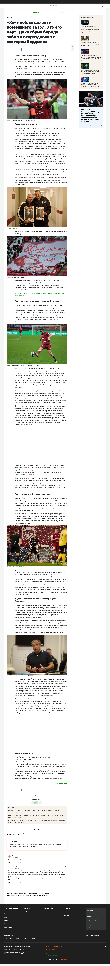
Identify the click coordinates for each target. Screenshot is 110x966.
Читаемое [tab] (83, 17)
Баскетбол (27, 2)
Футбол (14, 2)
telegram (32, 938)
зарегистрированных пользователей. (51, 844)
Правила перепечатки (51, 949)
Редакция (67, 908)
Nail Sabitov (15, 867)
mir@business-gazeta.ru (93, 927)
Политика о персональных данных (54, 946)
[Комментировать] (72, 46)
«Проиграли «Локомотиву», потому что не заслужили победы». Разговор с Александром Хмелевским (90, 72)
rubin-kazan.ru (13, 228)
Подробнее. (13, 846)
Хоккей (8, 2)
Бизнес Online (12, 909)
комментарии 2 (36, 12)
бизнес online (99, 2)
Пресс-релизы (8, 927)
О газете (66, 912)
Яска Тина (14, 855)
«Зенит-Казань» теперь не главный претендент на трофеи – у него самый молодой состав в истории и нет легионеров (91, 115)
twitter (17, 938)
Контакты (66, 915)
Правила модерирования (13, 897)
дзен (24, 938)
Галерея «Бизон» (48, 912)
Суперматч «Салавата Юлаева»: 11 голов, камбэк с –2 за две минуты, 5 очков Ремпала (90, 44)
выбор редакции (85, 109)
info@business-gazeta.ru (93, 920)
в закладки (64, 12)
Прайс (26, 912)
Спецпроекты (48, 908)
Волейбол (20, 2)
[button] (81, 125)
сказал (17, 474)
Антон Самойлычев (61, 783)
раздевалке (53, 706)
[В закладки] (72, 49)
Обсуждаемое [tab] (90, 17)
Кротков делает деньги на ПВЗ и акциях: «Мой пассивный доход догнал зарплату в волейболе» (89, 85)
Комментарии (37, 829)
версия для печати (62, 795)
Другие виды (34, 2)
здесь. (36, 846)
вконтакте (9, 938)
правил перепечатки (62, 959)
